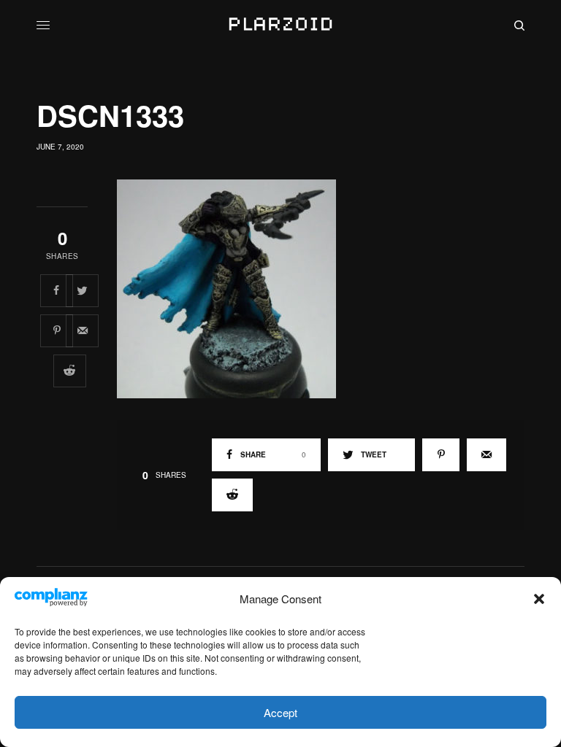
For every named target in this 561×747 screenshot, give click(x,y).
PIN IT (328, 288)
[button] (539, 599)
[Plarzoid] (280, 25)
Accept (280, 712)
